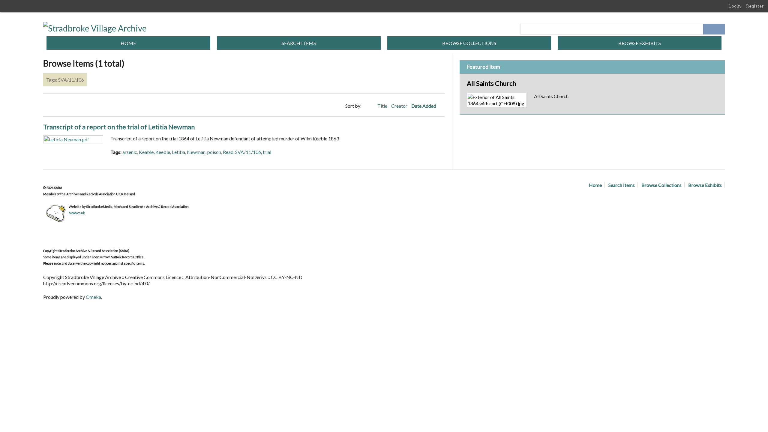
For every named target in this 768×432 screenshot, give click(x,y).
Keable (146, 152)
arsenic (129, 152)
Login (734, 6)
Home (128, 43)
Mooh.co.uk (77, 213)
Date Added (424, 106)
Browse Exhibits (639, 43)
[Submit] (719, 29)
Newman (196, 152)
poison (214, 152)
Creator (399, 106)
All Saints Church (491, 83)
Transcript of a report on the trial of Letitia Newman (119, 127)
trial (267, 152)
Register (755, 6)
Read (228, 152)
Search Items (299, 43)
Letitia (178, 152)
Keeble (162, 152)
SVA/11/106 (248, 152)
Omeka (93, 297)
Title (382, 106)
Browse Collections (469, 43)
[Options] (708, 29)
